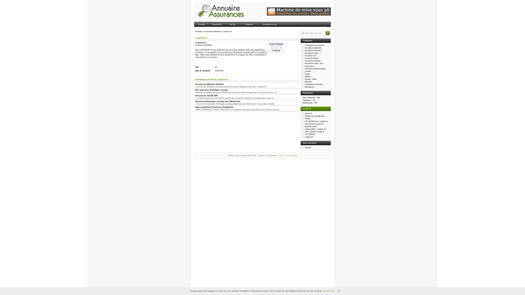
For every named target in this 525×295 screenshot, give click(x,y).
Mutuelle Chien (311, 127)
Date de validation (202, 71)
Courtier (308, 71)
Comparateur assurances (315, 45)
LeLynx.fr (308, 113)
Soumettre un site (269, 24)
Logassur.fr (309, 137)
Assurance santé (311, 53)
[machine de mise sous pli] (299, 15)
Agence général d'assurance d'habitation (214, 107)
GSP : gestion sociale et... (315, 132)
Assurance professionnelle (315, 69)
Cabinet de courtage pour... (315, 116)
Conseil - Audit (310, 79)
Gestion (308, 148)
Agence (308, 77)
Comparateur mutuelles (314, 84)
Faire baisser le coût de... (315, 124)
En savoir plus (329, 291)
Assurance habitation (313, 48)
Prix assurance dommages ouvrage (211, 90)
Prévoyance (309, 66)
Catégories (249, 24)
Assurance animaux (312, 61)
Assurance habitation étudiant (209, 84)
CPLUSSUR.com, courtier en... (317, 121)
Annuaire (201, 24)
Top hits (232, 24)
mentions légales (292, 155)
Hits (197, 67)
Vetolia (307, 119)
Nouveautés (217, 24)
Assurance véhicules (313, 50)
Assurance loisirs (311, 58)
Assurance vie (310, 56)
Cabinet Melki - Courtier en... (316, 129)
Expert (307, 74)
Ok (339, 291)
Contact (281, 155)
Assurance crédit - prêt (314, 63)
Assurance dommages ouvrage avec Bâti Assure (217, 101)
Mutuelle (308, 82)
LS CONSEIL (310, 134)
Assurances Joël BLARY (206, 96)
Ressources (309, 87)
